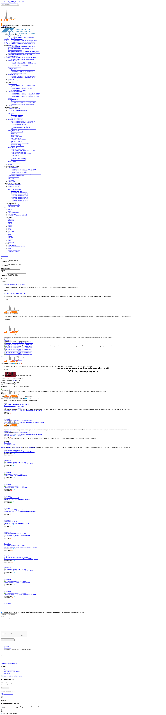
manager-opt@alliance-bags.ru (9, 3)
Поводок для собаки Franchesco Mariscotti (20, 464)
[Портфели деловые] (17, 260)
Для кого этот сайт (9, 670)
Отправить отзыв (7, 639)
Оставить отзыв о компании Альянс (73, 612)
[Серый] (10, 271)
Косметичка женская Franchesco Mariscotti (23, 410)
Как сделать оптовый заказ (12, 671)
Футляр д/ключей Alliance (16, 487)
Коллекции (4, 256)
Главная (6, 338)
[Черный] (10, 270)
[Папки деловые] (17, 262)
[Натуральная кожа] (16, 274)
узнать (14, 380)
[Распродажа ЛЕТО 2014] (17, 264)
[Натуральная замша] (16, 276)
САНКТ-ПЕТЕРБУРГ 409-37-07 (12, 1)
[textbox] (9, 5)
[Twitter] (14, 363)
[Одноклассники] (16, 363)
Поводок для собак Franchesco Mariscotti (20, 547)
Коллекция (4, 265)
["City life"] (17, 266)
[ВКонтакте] (12, 363)
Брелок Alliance (15, 475)
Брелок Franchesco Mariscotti (17, 499)
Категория (4, 261)
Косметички (7, 340)
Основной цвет (5, 268)
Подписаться (4, 688)
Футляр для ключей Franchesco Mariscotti (19, 452)
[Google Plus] (21, 363)
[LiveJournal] (19, 363)
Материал (4, 275)
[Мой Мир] (18, 363)
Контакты (7, 673)
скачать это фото (17, 360)
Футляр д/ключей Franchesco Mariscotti (20, 594)
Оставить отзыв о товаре (31, 612)
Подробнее (7, 419)
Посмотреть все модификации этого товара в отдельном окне (19, 447)
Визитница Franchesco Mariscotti (20, 511)
